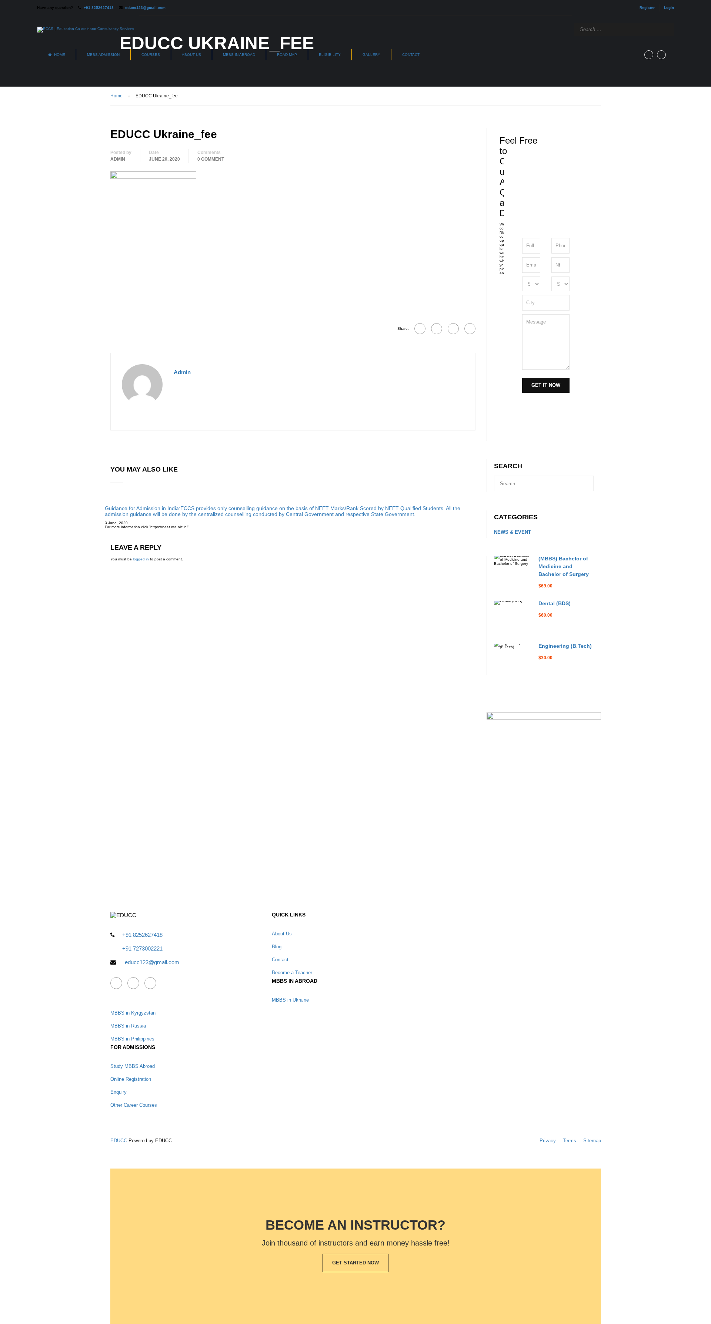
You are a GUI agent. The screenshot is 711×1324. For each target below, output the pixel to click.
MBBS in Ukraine (290, 1000)
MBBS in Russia (128, 1026)
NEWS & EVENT (512, 532)
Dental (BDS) (554, 603)
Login (669, 8)
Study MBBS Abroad (132, 1066)
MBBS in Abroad (239, 55)
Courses (150, 55)
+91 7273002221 (142, 948)
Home (59, 55)
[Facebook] (419, 328)
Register (647, 8)
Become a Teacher (292, 972)
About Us (191, 55)
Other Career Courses (133, 1105)
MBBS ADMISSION (103, 55)
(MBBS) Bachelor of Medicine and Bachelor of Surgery (563, 566)
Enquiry (118, 1092)
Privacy (548, 1140)
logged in (141, 559)
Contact (411, 55)
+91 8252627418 (99, 8)
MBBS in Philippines (132, 1039)
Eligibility (330, 55)
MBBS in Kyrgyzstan (133, 1013)
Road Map (287, 55)
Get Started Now (355, 1263)
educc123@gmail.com (145, 8)
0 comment (210, 159)
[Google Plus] (436, 328)
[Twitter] (453, 328)
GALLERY (371, 55)
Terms (569, 1140)
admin (117, 159)
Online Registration (130, 1079)
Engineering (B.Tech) (565, 646)
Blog (276, 946)
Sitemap (592, 1140)
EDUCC (118, 1140)
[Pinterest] (469, 328)
